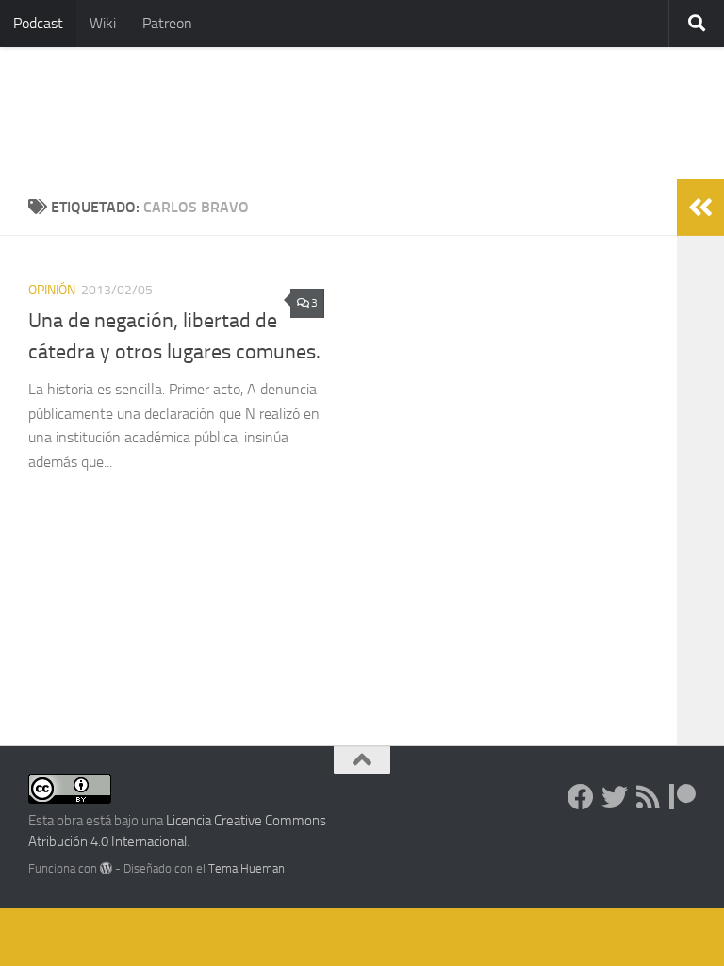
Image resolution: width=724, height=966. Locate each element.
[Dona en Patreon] (682, 797)
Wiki (103, 23)
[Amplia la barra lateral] (700, 207)
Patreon (167, 23)
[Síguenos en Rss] (648, 797)
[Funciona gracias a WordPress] (106, 868)
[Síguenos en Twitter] (614, 797)
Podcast (38, 23)
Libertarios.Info (153, 113)
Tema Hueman (246, 868)
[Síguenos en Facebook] (581, 797)
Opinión (51, 290)
